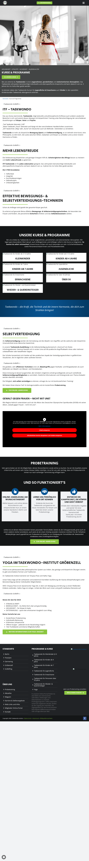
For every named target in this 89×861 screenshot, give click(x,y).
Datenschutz (27, 718)
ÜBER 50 (66, 279)
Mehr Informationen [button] (44, 426)
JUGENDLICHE (66, 269)
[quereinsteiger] (19, 285)
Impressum (36, 718)
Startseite (5, 98)
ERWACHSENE (23, 279)
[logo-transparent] (78, 649)
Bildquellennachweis (46, 718)
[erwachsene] (13, 275)
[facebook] (84, 718)
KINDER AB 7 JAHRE (22, 269)
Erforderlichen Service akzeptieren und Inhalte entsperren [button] (44, 435)
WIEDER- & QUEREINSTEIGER (23, 290)
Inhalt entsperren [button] (44, 430)
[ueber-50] (58, 275)
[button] (4, 857)
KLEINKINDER (22, 258)
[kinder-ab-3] (60, 254)
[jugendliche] (56, 264)
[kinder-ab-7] (15, 264)
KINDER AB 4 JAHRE (66, 258)
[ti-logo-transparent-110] (5, 1)
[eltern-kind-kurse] (17, 254)
